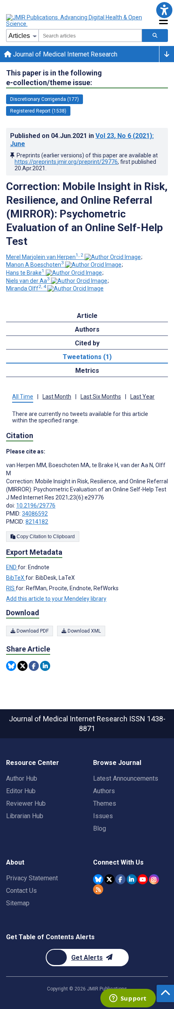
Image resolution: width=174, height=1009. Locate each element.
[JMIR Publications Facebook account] (120, 879)
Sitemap (18, 903)
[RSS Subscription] (98, 889)
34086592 (35, 513)
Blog (99, 828)
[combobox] (90, 35)
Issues (103, 816)
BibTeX (15, 577)
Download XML (83, 631)
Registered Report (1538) (38, 111)
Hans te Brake (25, 272)
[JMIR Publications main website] (75, 20)
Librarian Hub (24, 816)
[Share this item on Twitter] (22, 666)
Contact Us (21, 890)
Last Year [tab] (142, 396)
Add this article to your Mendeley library (56, 598)
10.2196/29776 (35, 505)
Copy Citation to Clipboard (45, 536)
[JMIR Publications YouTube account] (143, 879)
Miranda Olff (26, 288)
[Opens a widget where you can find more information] (128, 999)
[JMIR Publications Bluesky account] (98, 879)
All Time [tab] (22, 396)
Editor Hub (21, 791)
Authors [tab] (87, 329)
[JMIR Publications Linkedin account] (132, 879)
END (12, 567)
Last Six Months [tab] (101, 396)
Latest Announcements (125, 778)
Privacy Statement (32, 878)
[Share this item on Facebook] (34, 666)
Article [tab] (87, 316)
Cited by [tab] (87, 343)
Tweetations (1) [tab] (87, 357)
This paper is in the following (54, 78)
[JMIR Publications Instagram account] (154, 879)
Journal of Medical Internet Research (64, 54)
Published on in (82, 140)
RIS (11, 588)
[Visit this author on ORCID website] (113, 257)
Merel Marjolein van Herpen (44, 257)
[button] (164, 10)
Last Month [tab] (56, 396)
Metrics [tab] (87, 370)
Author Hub (21, 778)
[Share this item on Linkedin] (45, 666)
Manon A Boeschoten (35, 264)
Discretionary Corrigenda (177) (44, 99)
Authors (104, 791)
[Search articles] (155, 35)
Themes (104, 803)
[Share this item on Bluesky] (11, 666)
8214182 (36, 521)
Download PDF (32, 631)
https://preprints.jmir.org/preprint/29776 (66, 162)
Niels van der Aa (28, 281)
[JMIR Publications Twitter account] (109, 879)
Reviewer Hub (26, 803)
